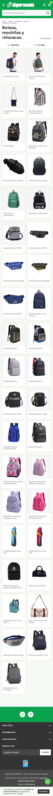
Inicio (4, 21)
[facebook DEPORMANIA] (30, 714)
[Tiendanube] (26, 784)
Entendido (43, 791)
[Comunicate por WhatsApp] (48, 781)
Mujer (10, 21)
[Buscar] (47, 12)
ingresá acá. (43, 778)
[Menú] (4, 5)
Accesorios (18, 21)
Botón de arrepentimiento (26, 781)
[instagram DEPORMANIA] (22, 714)
